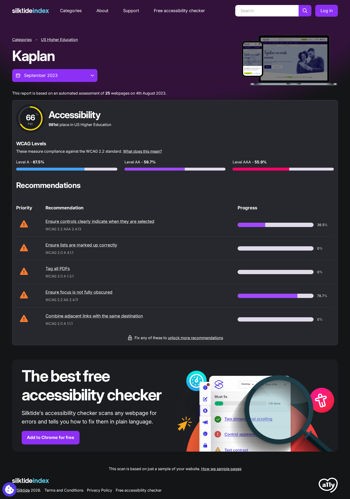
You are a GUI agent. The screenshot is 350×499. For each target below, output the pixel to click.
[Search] (305, 10)
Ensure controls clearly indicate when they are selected (99, 221)
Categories (71, 10)
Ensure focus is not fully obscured (78, 292)
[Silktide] (30, 10)
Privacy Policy (99, 490)
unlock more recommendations (195, 337)
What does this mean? (142, 151)
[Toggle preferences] (9, 489)
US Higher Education (59, 39)
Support (131, 10)
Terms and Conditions (64, 490)
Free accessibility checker (179, 10)
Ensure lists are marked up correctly (81, 244)
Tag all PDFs (57, 268)
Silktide (23, 490)
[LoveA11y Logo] (328, 486)
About (102, 10)
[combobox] (54, 75)
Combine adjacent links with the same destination (94, 315)
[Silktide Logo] (30, 480)
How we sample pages (221, 468)
